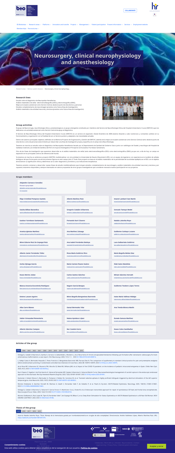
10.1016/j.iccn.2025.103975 (108, 363)
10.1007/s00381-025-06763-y (38, 369)
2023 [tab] (29, 350)
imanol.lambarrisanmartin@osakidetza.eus (126, 201)
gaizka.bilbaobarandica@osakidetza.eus (32, 212)
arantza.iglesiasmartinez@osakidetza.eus (32, 234)
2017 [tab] (60, 350)
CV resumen (23, 191)
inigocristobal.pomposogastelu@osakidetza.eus (34, 201)
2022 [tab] (34, 350)
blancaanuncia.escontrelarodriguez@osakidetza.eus (35, 288)
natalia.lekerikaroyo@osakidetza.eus (125, 223)
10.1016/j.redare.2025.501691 (94, 374)
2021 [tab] (39, 350)
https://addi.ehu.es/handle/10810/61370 (31, 418)
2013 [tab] (81, 350)
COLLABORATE (130, 10)
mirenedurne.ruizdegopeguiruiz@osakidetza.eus (34, 245)
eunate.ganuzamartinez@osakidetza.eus (126, 321)
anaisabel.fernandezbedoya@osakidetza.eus (80, 245)
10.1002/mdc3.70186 (46, 398)
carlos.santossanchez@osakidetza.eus (78, 277)
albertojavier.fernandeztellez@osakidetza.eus (33, 256)
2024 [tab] (23, 350)
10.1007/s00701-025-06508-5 (66, 380)
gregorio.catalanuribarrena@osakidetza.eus (80, 212)
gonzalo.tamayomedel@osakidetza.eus (126, 212)
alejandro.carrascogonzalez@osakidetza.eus (33, 188)
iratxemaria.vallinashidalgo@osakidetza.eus (127, 299)
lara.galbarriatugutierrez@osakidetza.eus (126, 245)
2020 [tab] (44, 350)
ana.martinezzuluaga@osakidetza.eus (78, 234)
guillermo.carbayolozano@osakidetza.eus (126, 234)
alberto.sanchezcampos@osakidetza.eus (32, 332)
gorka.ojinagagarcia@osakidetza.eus (31, 267)
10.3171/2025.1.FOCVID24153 (61, 392)
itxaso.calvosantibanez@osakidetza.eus (126, 332)
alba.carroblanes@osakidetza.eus (30, 310)
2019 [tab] (50, 350)
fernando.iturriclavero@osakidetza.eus (78, 223)
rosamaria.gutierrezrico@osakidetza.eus (79, 256)
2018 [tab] (55, 350)
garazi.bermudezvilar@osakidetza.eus (78, 310)
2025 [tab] (18, 350)
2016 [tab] (65, 350)
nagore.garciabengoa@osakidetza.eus (78, 288)
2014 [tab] (76, 350)
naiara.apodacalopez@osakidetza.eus (78, 321)
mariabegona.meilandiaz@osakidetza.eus (126, 256)
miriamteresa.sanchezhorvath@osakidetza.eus (128, 277)
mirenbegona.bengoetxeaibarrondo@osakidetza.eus (82, 299)
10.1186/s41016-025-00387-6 (86, 357)
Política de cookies (89, 448)
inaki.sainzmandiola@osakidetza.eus (125, 267)
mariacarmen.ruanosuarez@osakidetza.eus (80, 267)
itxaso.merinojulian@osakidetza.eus (30, 277)
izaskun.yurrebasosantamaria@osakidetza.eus (34, 223)
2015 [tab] (71, 350)
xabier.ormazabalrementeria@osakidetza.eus (33, 321)
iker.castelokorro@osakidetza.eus (77, 332)
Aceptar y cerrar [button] (156, 446)
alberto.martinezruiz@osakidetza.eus (78, 201)
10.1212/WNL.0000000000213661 (32, 386)
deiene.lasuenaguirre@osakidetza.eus (31, 299)
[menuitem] (22, 25)
